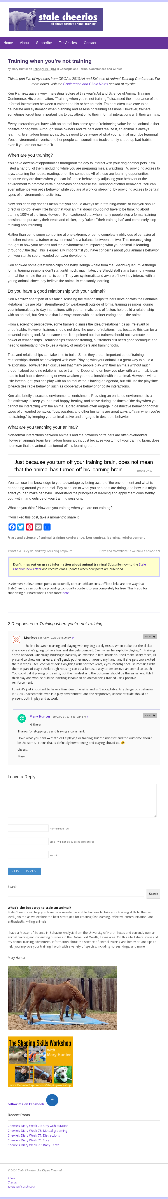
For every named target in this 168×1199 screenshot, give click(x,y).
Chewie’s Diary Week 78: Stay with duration (38, 1126)
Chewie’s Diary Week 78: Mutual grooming (37, 1130)
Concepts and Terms (74, 69)
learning (113, 537)
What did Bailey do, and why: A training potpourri (40, 551)
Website (54, 855)
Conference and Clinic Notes (85, 84)
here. (66, 593)
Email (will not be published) (72, 841)
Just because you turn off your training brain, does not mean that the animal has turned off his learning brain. (83, 465)
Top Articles (68, 43)
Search (12, 886)
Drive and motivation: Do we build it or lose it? (129, 551)
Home (8, 43)
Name (59, 828)
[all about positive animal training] (56, 29)
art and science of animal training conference (47, 537)
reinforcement (133, 537)
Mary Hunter (20, 69)
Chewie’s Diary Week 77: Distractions (34, 1135)
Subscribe (44, 43)
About (24, 43)
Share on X (144, 470)
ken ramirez (95, 537)
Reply (148, 636)
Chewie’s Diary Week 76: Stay (28, 1140)
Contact (90, 43)
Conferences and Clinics (105, 69)
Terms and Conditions (21, 1187)
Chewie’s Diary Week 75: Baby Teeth (33, 1145)
